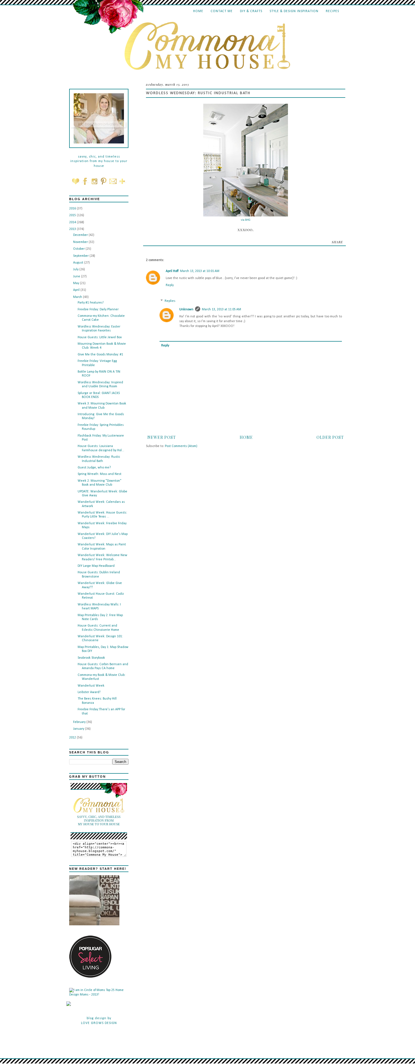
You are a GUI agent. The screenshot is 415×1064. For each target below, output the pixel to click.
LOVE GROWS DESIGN (99, 1023)
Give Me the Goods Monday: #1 (100, 354)
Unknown (186, 309)
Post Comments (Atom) (181, 446)
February (79, 722)
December (81, 235)
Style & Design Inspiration (294, 11)
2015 (73, 215)
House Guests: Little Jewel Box (100, 337)
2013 (73, 229)
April (76, 290)
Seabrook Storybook (91, 658)
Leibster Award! (89, 692)
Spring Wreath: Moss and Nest (99, 474)
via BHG (245, 220)
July (76, 269)
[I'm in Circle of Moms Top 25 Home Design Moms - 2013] (98, 994)
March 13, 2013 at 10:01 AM (199, 271)
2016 (73, 208)
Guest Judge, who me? (94, 467)
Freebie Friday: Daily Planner (98, 309)
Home (198, 11)
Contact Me (222, 11)
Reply (170, 285)
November (81, 242)
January (79, 729)
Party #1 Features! (91, 302)
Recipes (332, 11)
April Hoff (172, 271)
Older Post (330, 437)
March (78, 297)
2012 (73, 737)
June (77, 276)
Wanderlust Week (91, 685)
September (81, 256)
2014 (73, 222)
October (79, 249)
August (78, 262)
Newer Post (161, 437)
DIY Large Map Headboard (96, 566)
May (76, 283)
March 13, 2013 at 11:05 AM (221, 309)
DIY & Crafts (251, 11)
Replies (170, 301)
